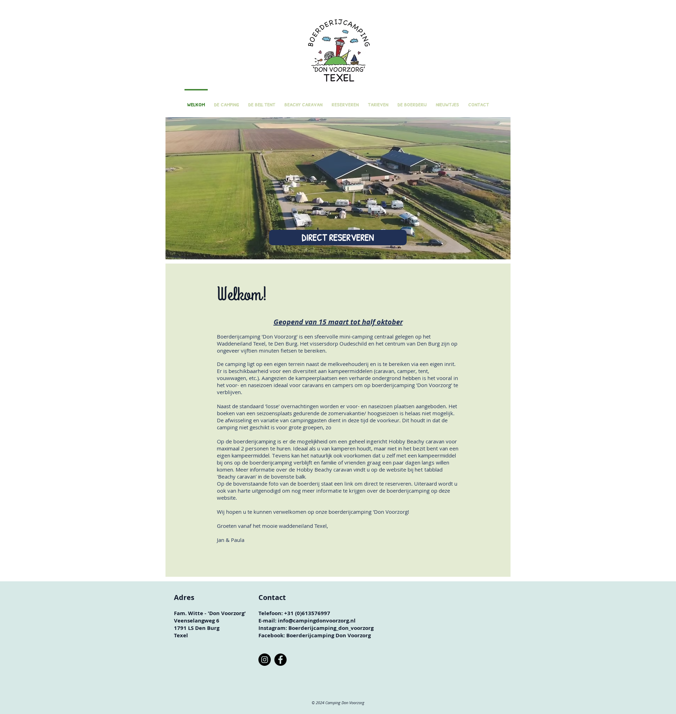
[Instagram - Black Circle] (264, 659)
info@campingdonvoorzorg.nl (317, 620)
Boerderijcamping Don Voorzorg (328, 635)
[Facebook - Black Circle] (280, 659)
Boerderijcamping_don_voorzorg (331, 628)
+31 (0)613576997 (307, 613)
